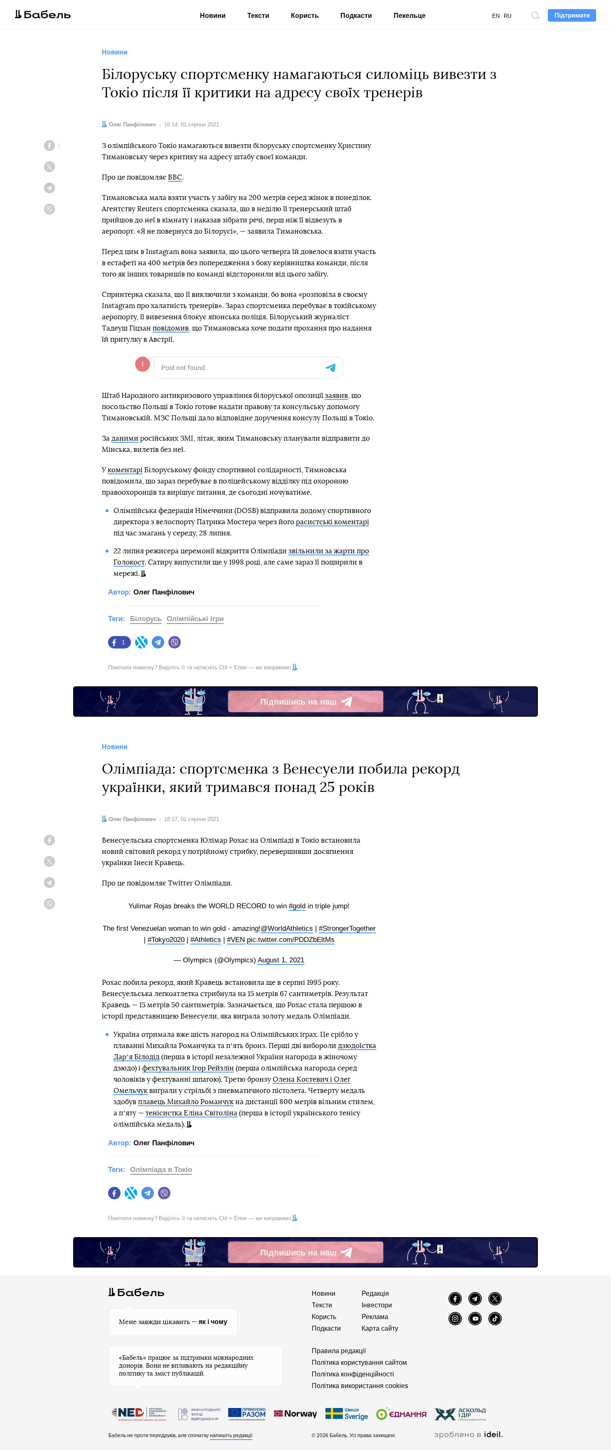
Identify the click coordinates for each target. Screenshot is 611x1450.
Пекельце (410, 15)
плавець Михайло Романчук (186, 1101)
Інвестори (377, 1305)
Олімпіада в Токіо (161, 1170)
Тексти (258, 15)
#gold (297, 906)
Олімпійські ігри (195, 619)
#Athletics (205, 940)
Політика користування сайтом (359, 1362)
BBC (175, 177)
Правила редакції (339, 1350)
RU (507, 16)
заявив (336, 395)
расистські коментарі (332, 521)
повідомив (171, 328)
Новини (213, 15)
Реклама (375, 1316)
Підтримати (572, 15)
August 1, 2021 (281, 960)
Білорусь (146, 619)
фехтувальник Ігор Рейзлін (188, 1068)
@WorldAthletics (287, 928)
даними (124, 438)
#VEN (236, 940)
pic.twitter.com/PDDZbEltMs (291, 940)
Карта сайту (380, 1328)
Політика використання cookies (360, 1385)
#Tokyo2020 (166, 940)
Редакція (375, 1293)
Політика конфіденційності (353, 1374)
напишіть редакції (231, 1435)
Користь (305, 15)
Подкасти (356, 15)
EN (496, 16)
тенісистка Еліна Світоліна (191, 1113)
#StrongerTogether (347, 928)
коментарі (125, 469)
